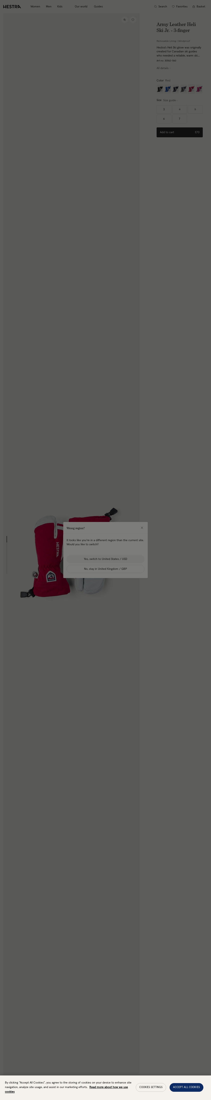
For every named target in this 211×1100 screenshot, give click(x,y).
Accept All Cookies (186, 1087)
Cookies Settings (151, 1087)
